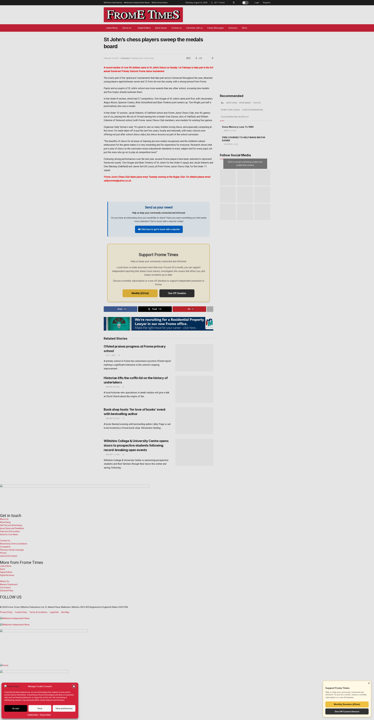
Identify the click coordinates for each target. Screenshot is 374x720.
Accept (15, 708)
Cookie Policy (32, 715)
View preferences (64, 708)
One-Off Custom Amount (347, 711)
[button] (73, 686)
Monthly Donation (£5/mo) (347, 704)
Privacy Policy (45, 715)
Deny (40, 708)
